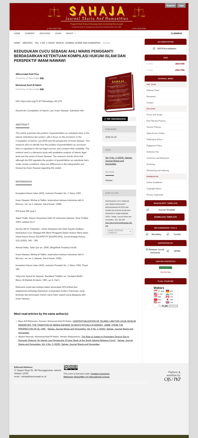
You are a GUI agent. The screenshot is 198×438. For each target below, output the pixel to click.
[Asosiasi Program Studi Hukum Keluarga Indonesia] (176, 251)
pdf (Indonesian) (116, 119)
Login (58, 33)
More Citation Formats (115, 231)
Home (17, 33)
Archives (44, 33)
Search (177, 33)
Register (171, 5)
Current (30, 33)
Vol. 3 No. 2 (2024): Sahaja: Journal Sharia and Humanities (67, 43)
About (70, 33)
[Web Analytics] (165, 267)
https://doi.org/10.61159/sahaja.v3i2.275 (41, 101)
